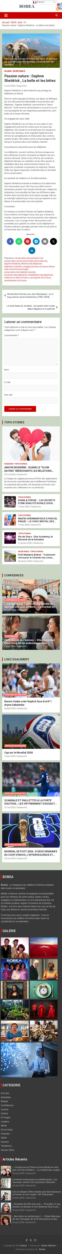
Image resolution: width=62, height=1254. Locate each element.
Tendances (6, 1145)
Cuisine (4, 1109)
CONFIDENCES (14, 575)
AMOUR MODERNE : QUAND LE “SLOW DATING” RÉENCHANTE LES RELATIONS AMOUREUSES (28, 471)
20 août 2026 (10, 610)
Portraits (5, 1133)
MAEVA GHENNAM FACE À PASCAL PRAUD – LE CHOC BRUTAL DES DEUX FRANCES (38, 521)
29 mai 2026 (10, 474)
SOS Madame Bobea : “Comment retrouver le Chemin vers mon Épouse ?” (36, 557)
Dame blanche (40, 261)
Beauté (4, 1101)
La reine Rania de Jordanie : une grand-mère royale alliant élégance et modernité (31, 307)
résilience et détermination (16, 277)
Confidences (11, 600)
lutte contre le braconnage (16, 269)
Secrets (5, 1141)
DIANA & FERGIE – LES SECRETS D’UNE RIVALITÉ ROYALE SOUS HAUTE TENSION (36, 503)
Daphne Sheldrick (12, 264)
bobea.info (22, 86)
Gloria (8, 71)
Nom (6, 369)
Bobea (24, 1245)
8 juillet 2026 (10, 708)
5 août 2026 (9, 646)
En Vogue (5, 1117)
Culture (4, 1113)
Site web (8, 395)
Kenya (52, 266)
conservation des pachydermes (29, 258)
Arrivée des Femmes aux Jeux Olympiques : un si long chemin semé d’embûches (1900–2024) (30, 295)
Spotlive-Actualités (15, 695)
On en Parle (19, 71)
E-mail (7, 382)
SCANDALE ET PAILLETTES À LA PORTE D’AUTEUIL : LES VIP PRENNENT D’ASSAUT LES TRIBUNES (29, 804)
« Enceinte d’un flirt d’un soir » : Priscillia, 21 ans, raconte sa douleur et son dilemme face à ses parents (36, 1207)
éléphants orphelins (13, 266)
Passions (8, 464)
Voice (22, 600)
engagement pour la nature (35, 266)
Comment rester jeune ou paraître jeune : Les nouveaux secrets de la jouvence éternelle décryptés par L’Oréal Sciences (34, 1182)
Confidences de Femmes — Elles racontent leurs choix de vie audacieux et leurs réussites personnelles (29, 643)
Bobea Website (48, 1245)
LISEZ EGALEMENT (16, 659)
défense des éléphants (31, 264)
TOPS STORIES (14, 422)
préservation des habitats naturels (19, 272)
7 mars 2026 (23, 507)
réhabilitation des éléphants (40, 275)
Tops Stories (20, 464)
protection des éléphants (15, 275)
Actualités (6, 1097)
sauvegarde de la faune (40, 277)
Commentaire (11, 335)
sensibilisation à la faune (15, 280)
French (40, 2)
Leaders (5, 1121)
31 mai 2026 (10, 807)
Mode (4, 1125)
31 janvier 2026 (25, 543)
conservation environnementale (18, 261)
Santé (4, 1137)
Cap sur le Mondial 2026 (18, 752)
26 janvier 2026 (25, 561)
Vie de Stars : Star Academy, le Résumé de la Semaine (35, 538)
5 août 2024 (9, 86)
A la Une (5, 1093)
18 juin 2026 (9, 756)
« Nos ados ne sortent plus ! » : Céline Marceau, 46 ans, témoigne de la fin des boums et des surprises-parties (36, 1219)
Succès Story (7, 1150)
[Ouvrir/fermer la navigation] (6, 15)
